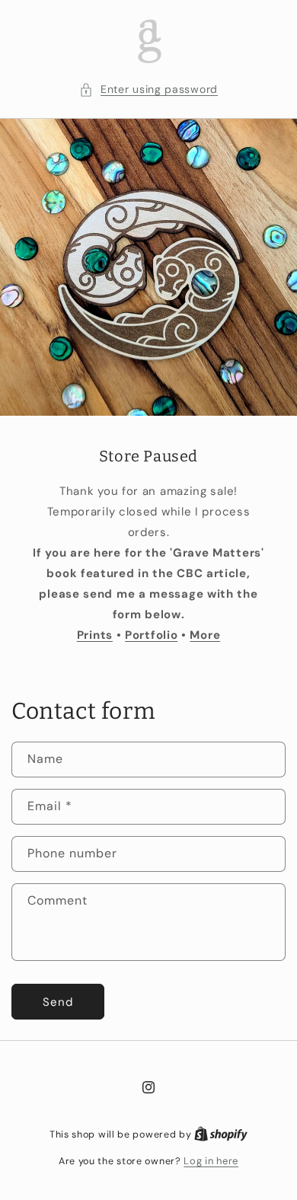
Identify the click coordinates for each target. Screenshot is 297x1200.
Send (58, 1002)
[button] (148, 89)
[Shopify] (221, 1134)
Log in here (211, 1160)
